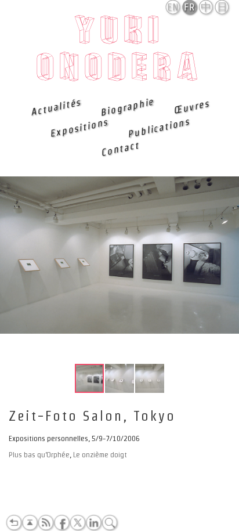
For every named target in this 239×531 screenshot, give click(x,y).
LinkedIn (93, 522)
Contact (119, 148)
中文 (206, 8)
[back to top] (29, 522)
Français (190, 7)
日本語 (222, 8)
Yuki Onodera (120, 52)
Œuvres (190, 107)
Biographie (127, 106)
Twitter (77, 522)
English (173, 7)
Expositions (79, 128)
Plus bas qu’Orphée (39, 454)
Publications (158, 127)
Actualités (56, 106)
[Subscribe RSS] (45, 522)
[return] (13, 522)
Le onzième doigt (100, 454)
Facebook (61, 522)
